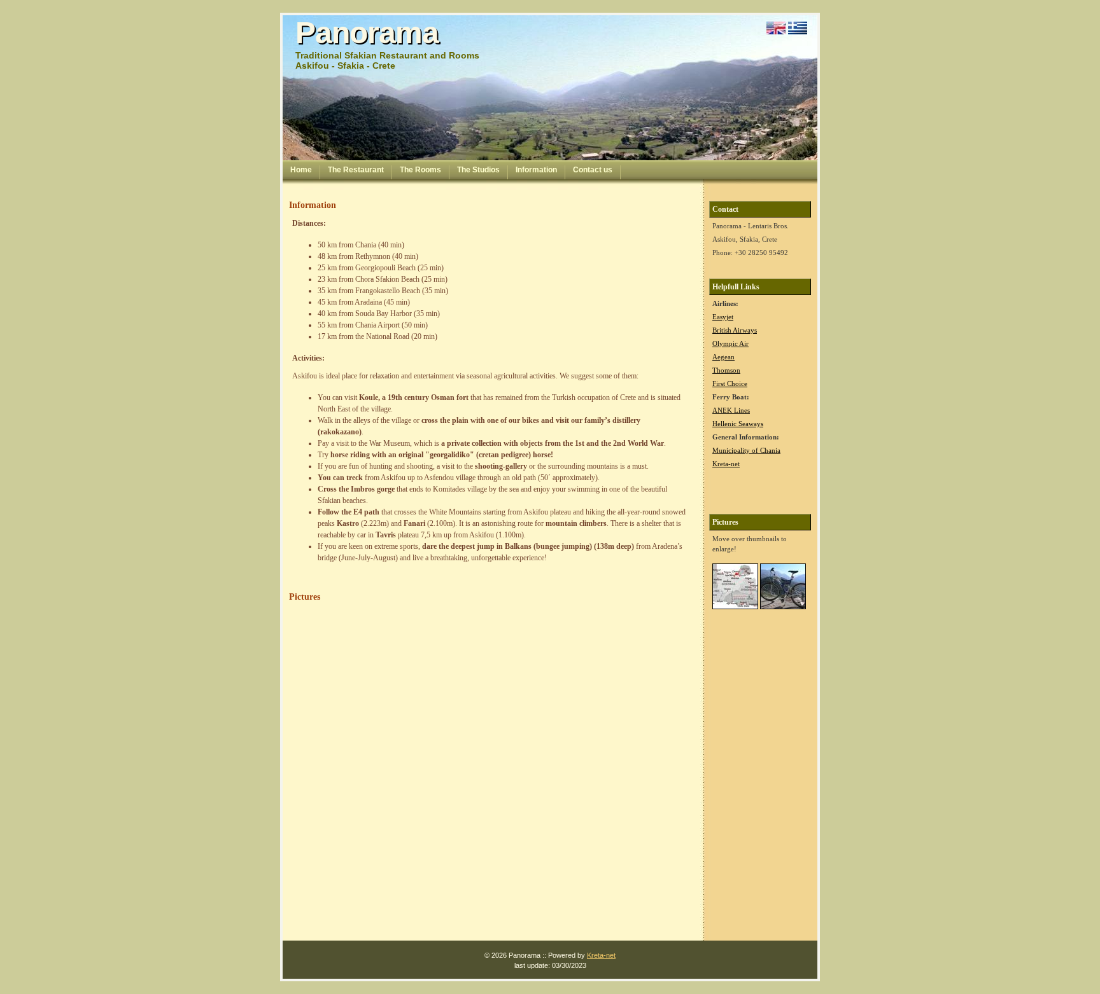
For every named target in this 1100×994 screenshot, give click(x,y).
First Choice (729, 383)
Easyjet (722, 317)
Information (536, 169)
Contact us (592, 169)
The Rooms (420, 169)
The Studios (478, 169)
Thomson (726, 370)
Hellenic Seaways (737, 423)
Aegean (723, 357)
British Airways (734, 330)
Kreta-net (726, 463)
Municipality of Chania (746, 450)
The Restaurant (356, 169)
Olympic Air (730, 343)
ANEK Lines (731, 410)
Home (301, 169)
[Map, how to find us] (735, 610)
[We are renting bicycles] (783, 610)
